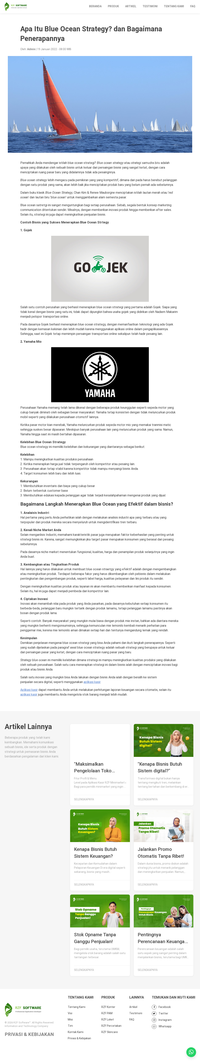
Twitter (163, 1013)
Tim (70, 1025)
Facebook (164, 1007)
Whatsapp (164, 1026)
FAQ (192, 6)
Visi (70, 1013)
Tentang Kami (174, 6)
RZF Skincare (109, 1032)
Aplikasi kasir (29, 690)
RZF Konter (108, 1007)
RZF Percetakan (111, 1025)
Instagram (165, 1019)
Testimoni (150, 6)
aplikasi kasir (92, 682)
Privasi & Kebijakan (79, 1038)
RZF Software (16, 6)
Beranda (95, 6)
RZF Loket (107, 1019)
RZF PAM (106, 1013)
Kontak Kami (75, 1032)
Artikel (130, 6)
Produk (113, 6)
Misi (70, 1019)
